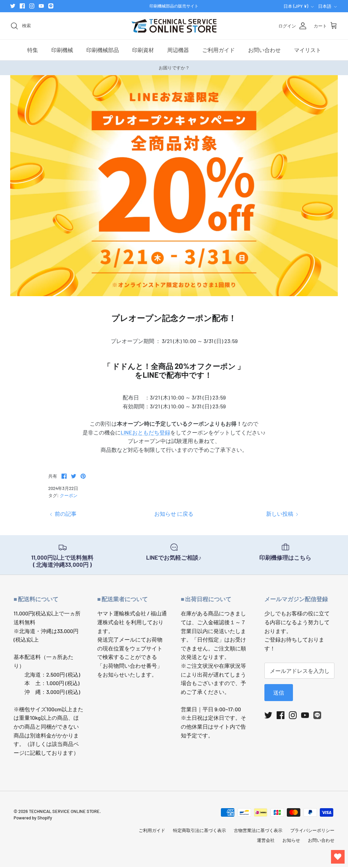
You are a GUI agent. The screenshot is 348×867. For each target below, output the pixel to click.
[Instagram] (31, 5)
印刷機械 (62, 50)
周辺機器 (178, 50)
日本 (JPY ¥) (295, 6)
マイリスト (307, 50)
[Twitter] (12, 5)
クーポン (68, 495)
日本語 (324, 6)
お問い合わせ (264, 50)
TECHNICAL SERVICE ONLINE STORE (64, 811)
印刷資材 (143, 50)
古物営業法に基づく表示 (258, 830)
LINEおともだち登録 (145, 432)
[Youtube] (41, 5)
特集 (32, 50)
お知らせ (291, 840)
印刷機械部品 (102, 50)
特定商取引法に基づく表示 (199, 830)
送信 (278, 692)
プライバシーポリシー (312, 830)
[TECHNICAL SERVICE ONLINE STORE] (174, 26)
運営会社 (266, 840)
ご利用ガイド (218, 50)
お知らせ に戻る (173, 513)
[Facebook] (22, 5)
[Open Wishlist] (338, 857)
